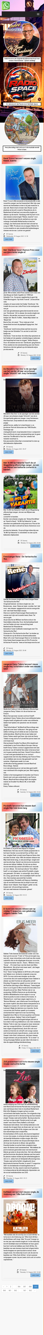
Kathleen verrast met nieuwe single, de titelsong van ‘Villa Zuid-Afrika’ (21, 1193)
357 (24, 1287)
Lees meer (8, 239)
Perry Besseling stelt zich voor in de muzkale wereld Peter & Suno (22, 148)
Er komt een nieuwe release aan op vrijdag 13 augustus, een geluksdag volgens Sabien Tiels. (19, 911)
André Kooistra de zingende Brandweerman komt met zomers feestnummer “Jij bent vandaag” (22, 59)
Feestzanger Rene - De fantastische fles (20, 557)
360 (4, 1290)
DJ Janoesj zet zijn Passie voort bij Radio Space (22, 104)
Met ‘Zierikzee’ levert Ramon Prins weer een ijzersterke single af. (21, 251)
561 (24, 1290)
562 (30, 1290)
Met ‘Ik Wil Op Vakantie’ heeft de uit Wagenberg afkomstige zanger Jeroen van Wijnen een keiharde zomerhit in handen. (21, 466)
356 (19, 1287)
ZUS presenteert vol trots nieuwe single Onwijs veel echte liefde (21, 1062)
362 (15, 1290)
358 (30, 1287)
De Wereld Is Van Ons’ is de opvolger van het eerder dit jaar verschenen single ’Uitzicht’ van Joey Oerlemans (20, 371)
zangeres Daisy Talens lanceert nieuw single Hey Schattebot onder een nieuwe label (21, 666)
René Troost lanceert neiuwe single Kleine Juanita (19, 159)
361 (10, 1290)
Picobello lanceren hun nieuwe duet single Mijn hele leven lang (19, 807)
